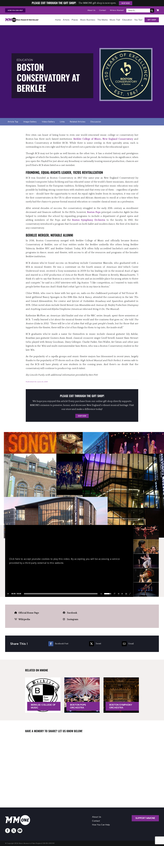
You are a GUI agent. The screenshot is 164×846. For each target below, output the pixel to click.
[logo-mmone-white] (17, 816)
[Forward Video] (122, 594)
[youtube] (19, 830)
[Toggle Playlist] (126, 594)
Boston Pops (94, 212)
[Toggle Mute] (101, 594)
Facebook (72, 613)
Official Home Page (28, 613)
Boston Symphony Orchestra (88, 220)
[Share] (115, 594)
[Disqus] (82, 766)
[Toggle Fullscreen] (130, 594)
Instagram (72, 619)
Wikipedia (24, 619)
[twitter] (13, 830)
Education (25, 60)
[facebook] (7, 830)
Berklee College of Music (87, 139)
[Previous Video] (118, 594)
